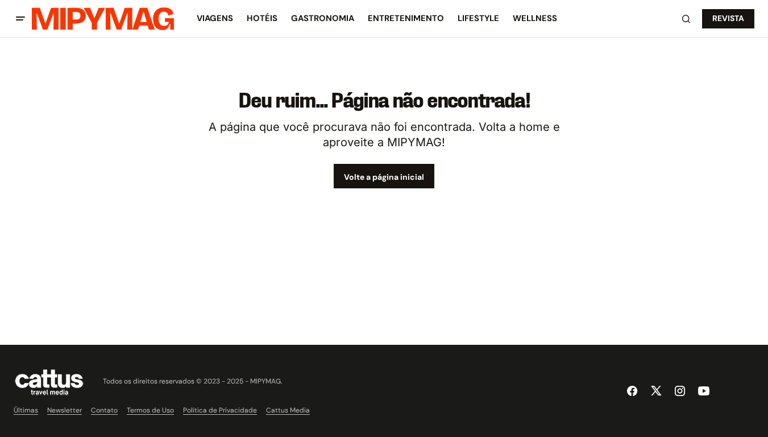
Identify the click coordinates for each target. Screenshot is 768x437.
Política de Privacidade (220, 410)
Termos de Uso (150, 410)
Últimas (26, 410)
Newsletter (64, 410)
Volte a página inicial (384, 177)
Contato (104, 410)
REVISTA (728, 18)
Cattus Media (288, 410)
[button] (20, 19)
